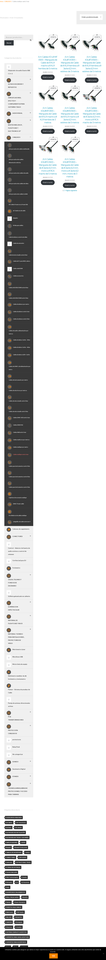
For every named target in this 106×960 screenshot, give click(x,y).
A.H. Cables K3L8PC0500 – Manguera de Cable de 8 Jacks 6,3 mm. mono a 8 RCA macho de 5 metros (48, 166)
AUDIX (23, 842)
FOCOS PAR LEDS (11, 872)
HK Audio (9, 882)
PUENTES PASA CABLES (13, 907)
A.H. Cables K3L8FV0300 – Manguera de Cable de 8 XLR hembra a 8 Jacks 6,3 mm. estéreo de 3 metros (69, 64)
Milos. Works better (12, 897)
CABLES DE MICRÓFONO (14, 852)
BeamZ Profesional (21, 847)
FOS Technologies (12, 877)
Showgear (19, 922)
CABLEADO (7, 1)
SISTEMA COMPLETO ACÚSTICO (16, 932)
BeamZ (8, 847)
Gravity (24, 877)
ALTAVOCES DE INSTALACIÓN (15, 832)
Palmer (8, 902)
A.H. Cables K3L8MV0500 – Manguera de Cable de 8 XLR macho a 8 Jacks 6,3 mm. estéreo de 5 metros (69, 115)
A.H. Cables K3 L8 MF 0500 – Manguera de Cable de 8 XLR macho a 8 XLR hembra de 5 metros (47, 63)
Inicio (1, 1)
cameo (28, 852)
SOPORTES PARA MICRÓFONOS (16, 942)
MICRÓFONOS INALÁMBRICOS (15, 892)
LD (17, 882)
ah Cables (9, 822)
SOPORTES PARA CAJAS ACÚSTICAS (17, 937)
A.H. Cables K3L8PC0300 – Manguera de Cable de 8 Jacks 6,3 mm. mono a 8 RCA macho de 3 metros (92, 115)
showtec (19, 927)
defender (9, 862)
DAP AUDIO (22, 857)
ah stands (18, 827)
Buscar (9, 43)
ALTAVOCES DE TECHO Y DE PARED (17, 837)
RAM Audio (9, 912)
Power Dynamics (20, 902)
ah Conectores (21, 822)
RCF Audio (20, 912)
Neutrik (25, 897)
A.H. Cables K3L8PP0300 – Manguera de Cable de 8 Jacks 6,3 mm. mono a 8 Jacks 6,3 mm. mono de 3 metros (70, 168)
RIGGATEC (19, 917)
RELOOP (8, 917)
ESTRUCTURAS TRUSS (23, 862)
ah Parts (8, 827)
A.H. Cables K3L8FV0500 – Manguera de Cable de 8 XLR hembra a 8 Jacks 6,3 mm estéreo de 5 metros (91, 64)
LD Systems (25, 882)
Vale (53, 956)
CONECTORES (10, 857)
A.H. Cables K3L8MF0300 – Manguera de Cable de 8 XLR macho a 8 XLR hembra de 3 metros (48, 115)
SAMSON (9, 922)
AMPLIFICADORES (11, 842)
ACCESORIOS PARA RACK (14, 817)
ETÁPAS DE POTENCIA (13, 867)
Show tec (9, 927)
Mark (7, 887)
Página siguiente (71, 190)
